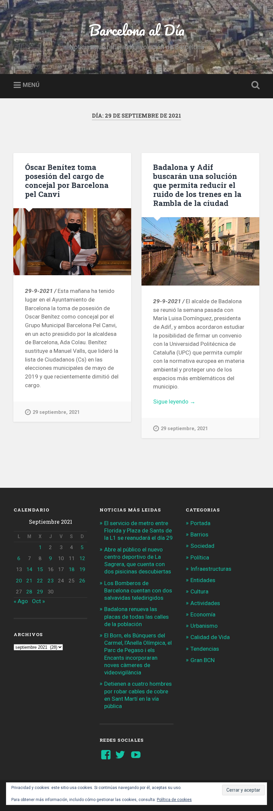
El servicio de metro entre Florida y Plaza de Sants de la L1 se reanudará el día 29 (138, 530)
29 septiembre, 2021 (56, 412)
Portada (200, 523)
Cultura (199, 591)
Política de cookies (174, 799)
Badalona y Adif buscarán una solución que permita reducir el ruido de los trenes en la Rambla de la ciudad (197, 185)
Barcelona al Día (136, 30)
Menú (31, 85)
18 (72, 569)
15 (40, 569)
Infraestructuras (210, 568)
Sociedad (202, 545)
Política (199, 557)
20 (19, 581)
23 (51, 581)
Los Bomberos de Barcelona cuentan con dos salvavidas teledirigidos (138, 590)
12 (82, 558)
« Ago (21, 601)
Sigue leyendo (184, 402)
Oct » (38, 601)
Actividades (205, 603)
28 (29, 592)
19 (82, 569)
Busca (254, 85)
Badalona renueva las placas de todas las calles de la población (136, 616)
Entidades (202, 580)
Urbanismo (204, 625)
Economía (202, 614)
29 (40, 592)
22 (40, 581)
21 (29, 581)
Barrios (199, 534)
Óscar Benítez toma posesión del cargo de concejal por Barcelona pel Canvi (67, 180)
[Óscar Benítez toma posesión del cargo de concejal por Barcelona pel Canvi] (72, 241)
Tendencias (204, 648)
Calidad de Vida (210, 637)
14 (29, 569)
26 (82, 581)
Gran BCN (202, 660)
